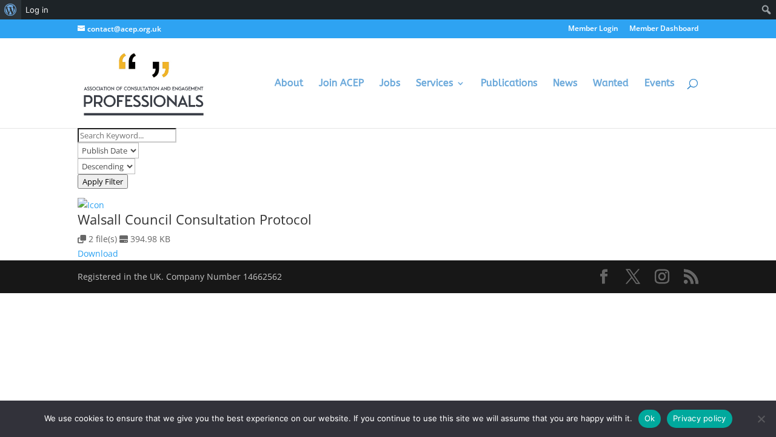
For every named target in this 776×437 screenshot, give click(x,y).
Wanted (611, 84)
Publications (509, 84)
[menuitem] (10, 9)
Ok (649, 418)
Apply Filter (102, 181)
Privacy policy (699, 418)
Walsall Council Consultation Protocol (195, 219)
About (289, 84)
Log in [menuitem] (36, 10)
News (565, 84)
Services (434, 84)
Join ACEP (341, 84)
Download (98, 253)
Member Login (593, 29)
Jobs (390, 84)
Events (659, 84)
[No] (761, 419)
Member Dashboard (663, 29)
